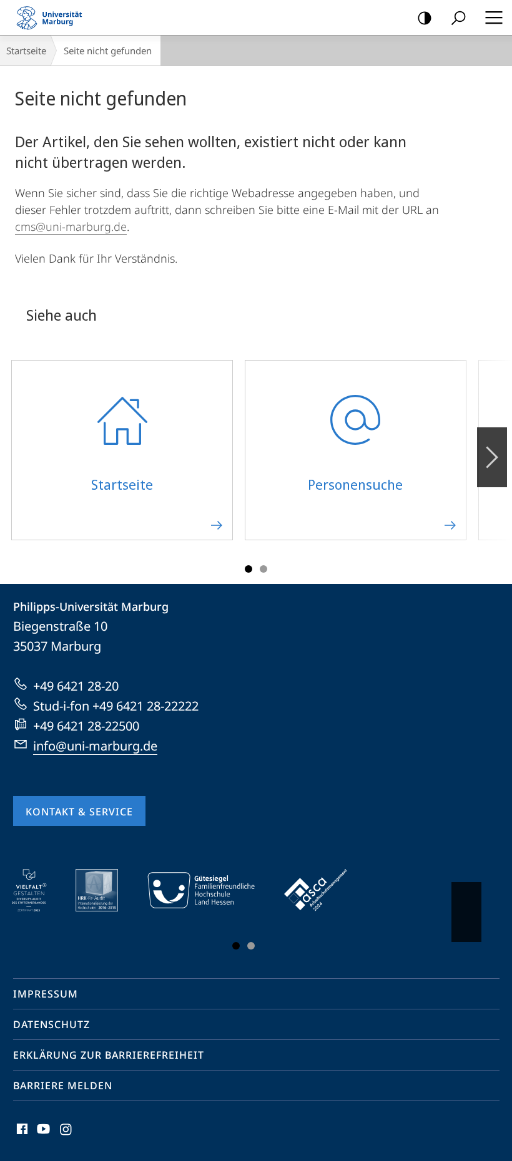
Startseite (26, 50)
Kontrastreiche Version (424, 17)
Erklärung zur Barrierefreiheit (108, 1055)
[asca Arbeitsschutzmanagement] (324, 890)
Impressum (45, 994)
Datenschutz (51, 1024)
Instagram (66, 1136)
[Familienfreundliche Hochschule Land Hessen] (209, 890)
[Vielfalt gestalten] (38, 890)
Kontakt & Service (79, 812)
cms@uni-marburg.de (71, 226)
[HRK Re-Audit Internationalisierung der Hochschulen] (105, 890)
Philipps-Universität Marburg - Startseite (53, 17)
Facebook (21, 1136)
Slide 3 (263, 569)
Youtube (42, 1136)
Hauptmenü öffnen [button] (493, 17)
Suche (458, 17)
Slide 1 (248, 569)
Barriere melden (62, 1085)
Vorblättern (492, 457)
